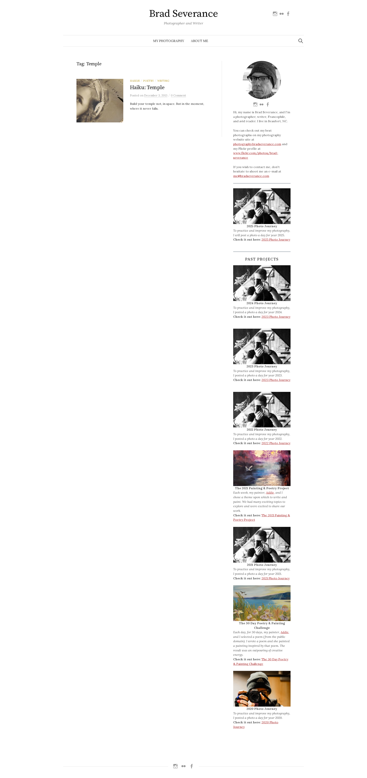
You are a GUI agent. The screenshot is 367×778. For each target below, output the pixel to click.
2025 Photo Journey (275, 239)
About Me (199, 41)
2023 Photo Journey (275, 317)
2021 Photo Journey (275, 578)
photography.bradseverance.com (257, 144)
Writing (163, 80)
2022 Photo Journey (275, 443)
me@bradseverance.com (251, 176)
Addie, (270, 492)
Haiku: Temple (147, 87)
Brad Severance (183, 13)
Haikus (135, 80)
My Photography (168, 41)
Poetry (148, 80)
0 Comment (178, 95)
